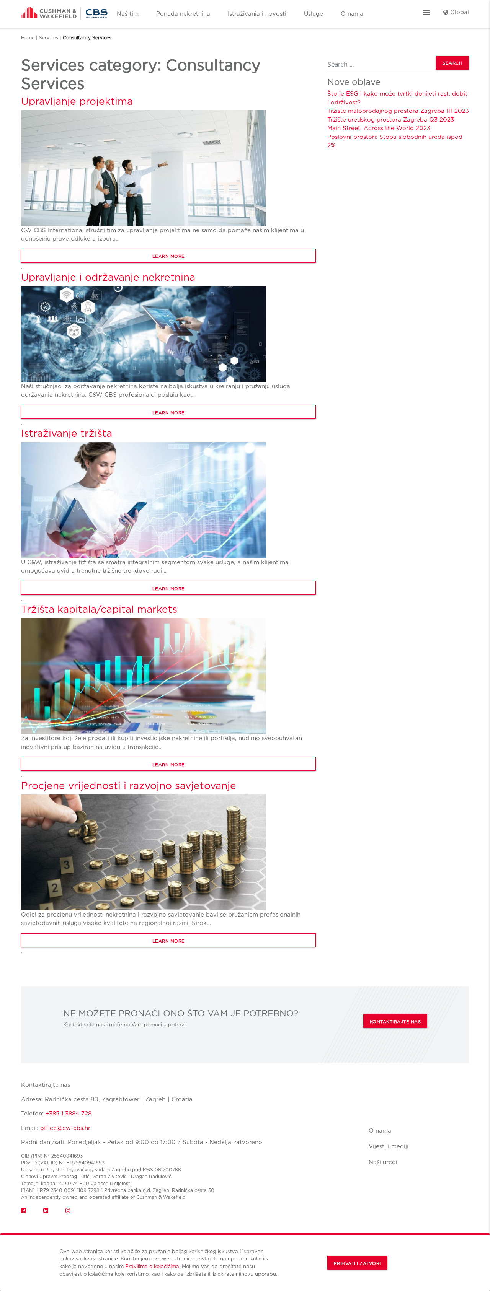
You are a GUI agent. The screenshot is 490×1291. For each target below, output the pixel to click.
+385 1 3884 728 (68, 1113)
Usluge (313, 13)
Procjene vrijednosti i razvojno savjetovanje (128, 785)
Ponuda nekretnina (183, 13)
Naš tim (128, 13)
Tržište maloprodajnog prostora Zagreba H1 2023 (398, 110)
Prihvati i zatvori (357, 1263)
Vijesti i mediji (388, 1146)
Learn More (168, 256)
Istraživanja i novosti (257, 13)
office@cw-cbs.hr (65, 1128)
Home (27, 38)
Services (48, 38)
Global (458, 12)
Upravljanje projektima (77, 101)
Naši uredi (383, 1162)
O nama (352, 13)
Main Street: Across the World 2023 (378, 128)
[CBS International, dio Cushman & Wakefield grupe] (64, 10)
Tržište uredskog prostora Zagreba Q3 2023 (390, 119)
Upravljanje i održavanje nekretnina (108, 277)
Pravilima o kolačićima (152, 1266)
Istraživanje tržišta (66, 433)
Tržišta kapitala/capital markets (99, 609)
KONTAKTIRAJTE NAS (395, 1021)
